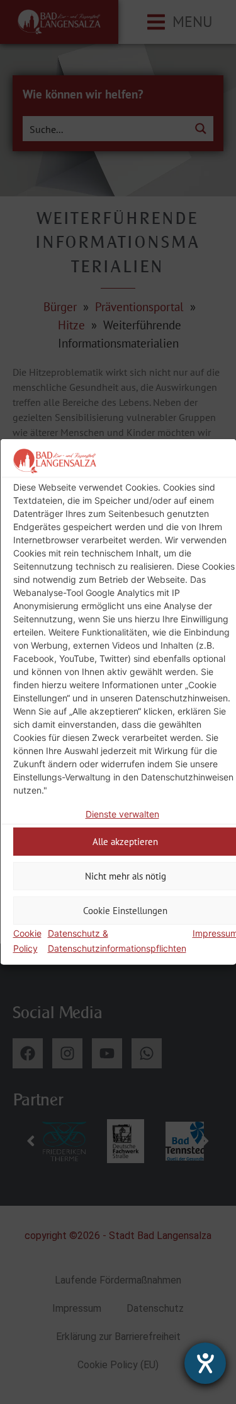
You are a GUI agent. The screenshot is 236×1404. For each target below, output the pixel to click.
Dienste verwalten (122, 814)
